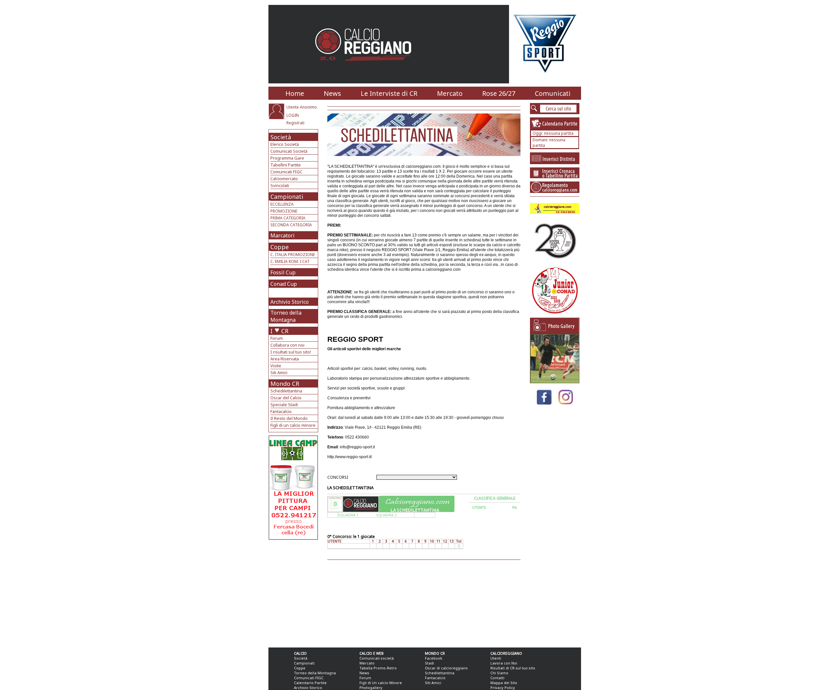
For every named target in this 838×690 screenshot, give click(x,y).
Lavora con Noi (503, 663)
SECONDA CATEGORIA (291, 225)
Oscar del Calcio (285, 398)
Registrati (295, 123)
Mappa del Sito (503, 682)
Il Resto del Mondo (289, 418)
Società (280, 137)
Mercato (450, 93)
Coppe (279, 247)
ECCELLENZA (282, 204)
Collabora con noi (287, 345)
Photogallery (370, 687)
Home (294, 93)
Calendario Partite (310, 682)
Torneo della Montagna (285, 316)
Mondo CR (284, 384)
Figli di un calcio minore (293, 425)
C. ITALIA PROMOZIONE (292, 254)
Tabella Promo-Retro (378, 667)
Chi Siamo (499, 672)
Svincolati (279, 185)
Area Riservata (284, 359)
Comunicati (553, 93)
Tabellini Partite (285, 165)
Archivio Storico (289, 301)
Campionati (286, 196)
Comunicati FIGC (286, 172)
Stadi (429, 663)
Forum (276, 338)
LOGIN (292, 115)
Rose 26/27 (498, 93)
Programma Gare (287, 158)
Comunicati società (376, 658)
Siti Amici (278, 372)
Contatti (497, 677)
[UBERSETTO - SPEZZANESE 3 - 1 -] (554, 381)
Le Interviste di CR (389, 93)
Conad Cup (283, 283)
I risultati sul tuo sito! (290, 352)
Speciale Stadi (284, 404)
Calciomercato (284, 178)
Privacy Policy (502, 687)
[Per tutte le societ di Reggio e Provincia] (293, 538)
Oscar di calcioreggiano (446, 667)
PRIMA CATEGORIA (287, 218)
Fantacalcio (281, 411)
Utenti (495, 658)
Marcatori (282, 235)
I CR (279, 331)
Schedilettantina (286, 391)
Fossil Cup (283, 272)
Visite (275, 366)
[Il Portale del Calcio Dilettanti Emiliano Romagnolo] (365, 65)
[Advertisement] (294, 592)
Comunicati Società (288, 151)
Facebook (433, 658)
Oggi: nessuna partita (553, 133)
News (332, 93)
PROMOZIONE (283, 211)
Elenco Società (284, 144)
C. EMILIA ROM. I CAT (290, 261)
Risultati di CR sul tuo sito (512, 667)
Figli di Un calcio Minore (380, 682)
